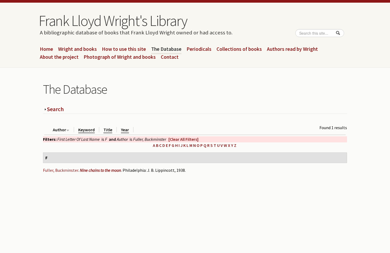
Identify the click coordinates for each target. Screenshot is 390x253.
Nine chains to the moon (100, 170)
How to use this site (124, 49)
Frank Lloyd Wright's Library (113, 20)
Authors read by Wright (292, 49)
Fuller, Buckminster (60, 170)
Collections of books (239, 49)
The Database (166, 49)
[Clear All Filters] (183, 139)
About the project (59, 57)
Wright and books (77, 49)
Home (46, 49)
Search (55, 109)
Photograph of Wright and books (120, 57)
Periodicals (199, 49)
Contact (170, 57)
